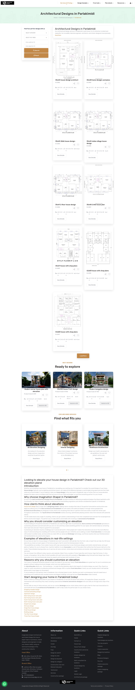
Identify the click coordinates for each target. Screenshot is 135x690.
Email (47, 35)
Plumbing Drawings (53, 64)
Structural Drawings (79, 60)
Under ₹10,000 (52, 77)
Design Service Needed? (53, 57)
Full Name (49, 18)
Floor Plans (51, 60)
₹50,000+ (51, 80)
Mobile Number (50, 26)
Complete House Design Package (72, 64)
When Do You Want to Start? (54, 68)
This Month (61, 71)
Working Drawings (64, 62)
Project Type (50, 43)
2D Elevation (51, 62)
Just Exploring (83, 71)
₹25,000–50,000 (79, 77)
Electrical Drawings (79, 62)
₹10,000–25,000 (65, 77)
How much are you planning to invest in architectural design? (64, 74)
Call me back (80, 88)
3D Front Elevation (63, 60)
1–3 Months (71, 71)
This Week (51, 71)
